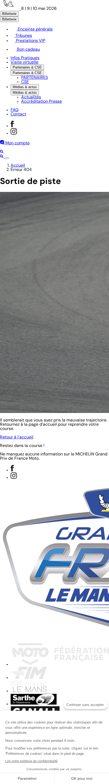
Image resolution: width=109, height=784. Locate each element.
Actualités (31, 97)
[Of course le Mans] (29, 691)
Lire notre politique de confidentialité (31, 761)
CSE (25, 82)
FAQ (15, 110)
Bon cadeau (28, 50)
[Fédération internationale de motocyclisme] (29, 678)
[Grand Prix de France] (10, 9)
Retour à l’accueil (16, 437)
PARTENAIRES (34, 78)
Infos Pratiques (25, 58)
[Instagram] (14, 133)
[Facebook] (12, 126)
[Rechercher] (2, 152)
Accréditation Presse (41, 102)
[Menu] (7, 158)
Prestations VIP (30, 41)
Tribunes (23, 36)
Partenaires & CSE (27, 67)
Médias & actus (25, 87)
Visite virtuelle (24, 62)
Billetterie (9, 14)
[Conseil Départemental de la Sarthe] (34, 704)
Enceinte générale (35, 29)
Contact (18, 114)
